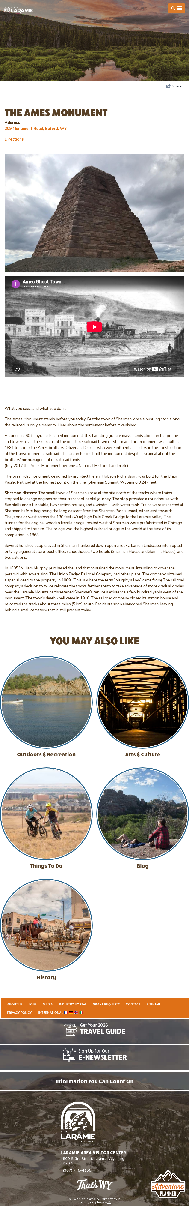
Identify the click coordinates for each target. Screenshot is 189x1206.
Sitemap (153, 1004)
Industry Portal (73, 1004)
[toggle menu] (176, 8)
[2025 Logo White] (18, 10)
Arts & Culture (142, 754)
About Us (14, 1004)
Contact (133, 1004)
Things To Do (46, 865)
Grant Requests (106, 1004)
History (46, 976)
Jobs (33, 1004)
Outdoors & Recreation (46, 754)
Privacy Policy (19, 1012)
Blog (143, 865)
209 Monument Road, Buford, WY (36, 128)
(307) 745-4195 (77, 1170)
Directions (14, 139)
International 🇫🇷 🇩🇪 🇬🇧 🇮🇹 (61, 1012)
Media (48, 1004)
